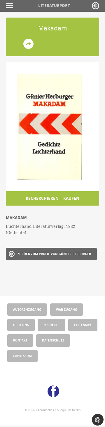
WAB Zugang (66, 309)
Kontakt (20, 340)
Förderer (51, 324)
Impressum (22, 355)
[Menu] (11, 5)
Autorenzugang (27, 309)
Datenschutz (53, 340)
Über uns (21, 324)
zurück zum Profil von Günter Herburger (54, 254)
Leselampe (83, 324)
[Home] (95, 5)
